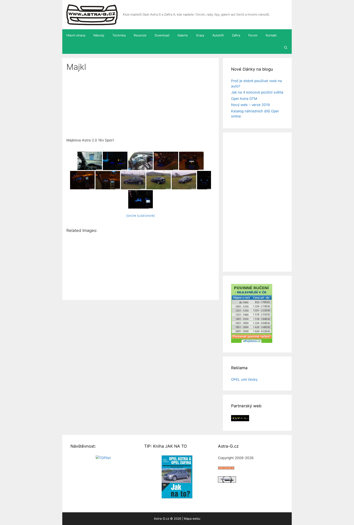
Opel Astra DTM (244, 99)
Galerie (182, 35)
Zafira (236, 35)
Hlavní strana (75, 35)
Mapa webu (192, 518)
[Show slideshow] (140, 215)
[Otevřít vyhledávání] (286, 48)
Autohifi (218, 35)
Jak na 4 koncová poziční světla (257, 92)
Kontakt (271, 35)
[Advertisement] (140, 107)
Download (162, 35)
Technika (119, 35)
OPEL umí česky (244, 379)
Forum (253, 35)
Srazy (200, 35)
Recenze (140, 35)
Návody (98, 35)
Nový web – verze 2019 (250, 105)
